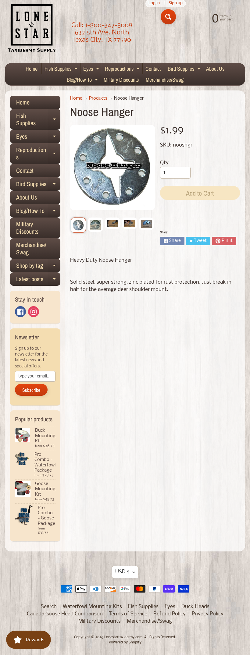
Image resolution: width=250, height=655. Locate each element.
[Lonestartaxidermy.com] (32, 29)
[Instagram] (33, 311)
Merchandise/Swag (165, 79)
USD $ (122, 572)
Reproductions (123, 69)
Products (98, 98)
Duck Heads (195, 607)
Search (49, 607)
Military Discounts (121, 79)
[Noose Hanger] (78, 225)
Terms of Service (128, 614)
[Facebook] (20, 311)
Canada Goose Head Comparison (65, 614)
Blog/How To (83, 80)
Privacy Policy (207, 614)
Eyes (92, 69)
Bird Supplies (185, 69)
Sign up (176, 3)
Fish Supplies (62, 69)
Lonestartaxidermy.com (123, 637)
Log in (154, 3)
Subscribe (31, 390)
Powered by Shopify (125, 642)
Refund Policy (169, 614)
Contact (153, 69)
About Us (215, 69)
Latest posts (38, 280)
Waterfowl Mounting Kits (92, 607)
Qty (164, 163)
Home (32, 69)
